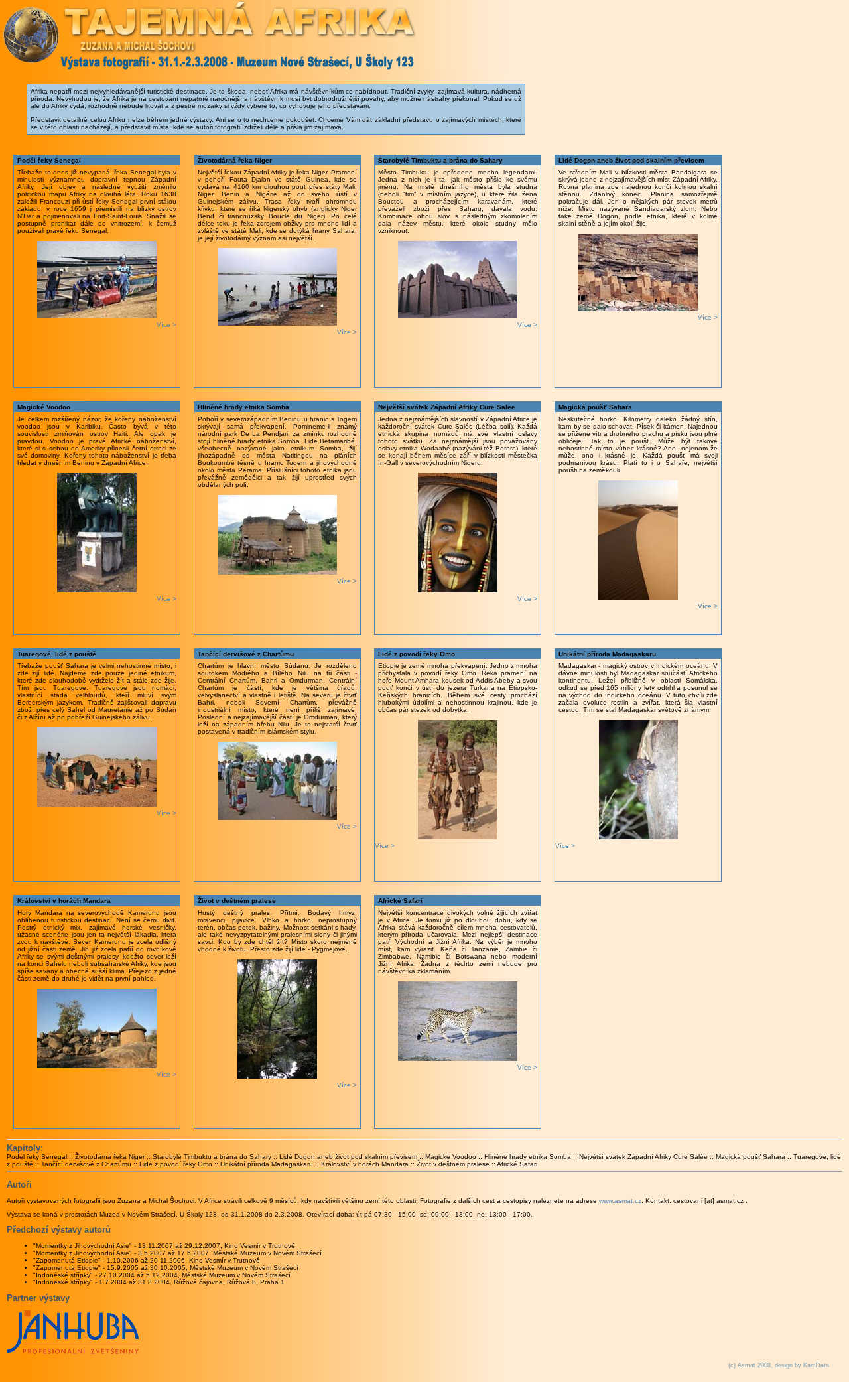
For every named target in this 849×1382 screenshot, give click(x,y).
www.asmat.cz (620, 1200)
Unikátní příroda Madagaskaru (266, 1164)
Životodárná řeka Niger (110, 1156)
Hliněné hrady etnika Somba (527, 1156)
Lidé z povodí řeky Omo (175, 1164)
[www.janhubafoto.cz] (73, 1351)
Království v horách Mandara (365, 1164)
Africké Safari (517, 1164)
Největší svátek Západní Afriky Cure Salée (643, 1156)
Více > (166, 324)
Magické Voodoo (450, 1156)
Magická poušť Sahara (750, 1156)
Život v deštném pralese (453, 1164)
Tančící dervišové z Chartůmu (86, 1164)
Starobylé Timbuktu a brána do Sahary (212, 1156)
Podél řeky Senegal (37, 1156)
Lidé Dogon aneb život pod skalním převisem (348, 1156)
